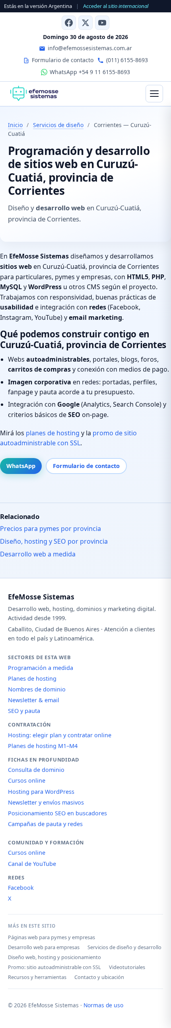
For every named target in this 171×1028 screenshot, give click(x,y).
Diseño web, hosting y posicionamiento (54, 957)
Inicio (15, 125)
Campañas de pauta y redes (45, 824)
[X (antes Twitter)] (85, 23)
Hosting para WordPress (41, 791)
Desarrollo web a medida (38, 554)
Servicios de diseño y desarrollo (124, 947)
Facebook (21, 887)
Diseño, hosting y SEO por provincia (54, 541)
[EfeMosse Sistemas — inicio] (34, 93)
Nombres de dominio (37, 689)
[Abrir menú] (154, 93)
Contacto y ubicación (99, 977)
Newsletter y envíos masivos (46, 802)
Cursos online (26, 780)
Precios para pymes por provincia (50, 528)
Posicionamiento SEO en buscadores (57, 813)
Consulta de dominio (36, 769)
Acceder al (115, 6)
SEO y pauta (24, 711)
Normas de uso (103, 1005)
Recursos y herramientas (37, 977)
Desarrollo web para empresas (44, 947)
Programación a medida (40, 668)
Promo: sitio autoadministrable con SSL (54, 967)
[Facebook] (69, 23)
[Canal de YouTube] (102, 23)
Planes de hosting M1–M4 (43, 746)
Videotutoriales (127, 967)
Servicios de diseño (58, 125)
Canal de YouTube (32, 863)
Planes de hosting (32, 678)
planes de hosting (53, 433)
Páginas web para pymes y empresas (51, 937)
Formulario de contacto (86, 466)
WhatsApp (20, 466)
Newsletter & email (33, 700)
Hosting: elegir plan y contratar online (59, 735)
